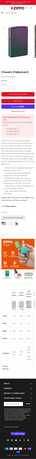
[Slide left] (14, 68)
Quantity (4, 84)
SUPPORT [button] (8, 388)
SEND (28, 404)
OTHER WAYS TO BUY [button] (13, 398)
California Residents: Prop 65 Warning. (13, 217)
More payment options (18, 111)
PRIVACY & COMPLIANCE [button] (14, 393)
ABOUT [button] (7, 383)
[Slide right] (22, 68)
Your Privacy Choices (11, 427)
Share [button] (5, 212)
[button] (4, 8)
